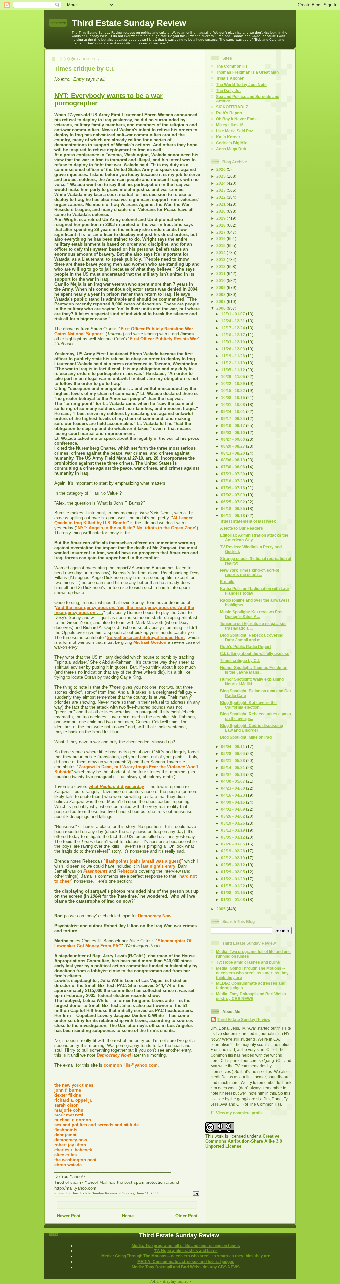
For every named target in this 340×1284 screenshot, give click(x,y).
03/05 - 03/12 (233, 837)
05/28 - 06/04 (233, 753)
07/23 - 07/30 (233, 474)
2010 (221, 280)
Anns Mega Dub (231, 149)
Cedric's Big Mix (231, 143)
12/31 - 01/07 (233, 314)
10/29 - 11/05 (233, 376)
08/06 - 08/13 (233, 460)
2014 (221, 252)
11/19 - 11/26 (233, 356)
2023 (221, 190)
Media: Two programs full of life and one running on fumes (186, 1245)
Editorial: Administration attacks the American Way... (254, 537)
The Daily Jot (228, 90)
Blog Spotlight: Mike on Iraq (246, 737)
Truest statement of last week (248, 521)
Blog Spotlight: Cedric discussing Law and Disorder (251, 727)
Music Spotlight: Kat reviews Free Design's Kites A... (252, 614)
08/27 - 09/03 (233, 439)
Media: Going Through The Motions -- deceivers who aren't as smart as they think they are (252, 973)
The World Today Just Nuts (241, 84)
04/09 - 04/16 (233, 802)
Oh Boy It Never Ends (236, 119)
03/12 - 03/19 (233, 830)
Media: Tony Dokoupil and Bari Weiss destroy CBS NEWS (251, 996)
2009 (221, 287)
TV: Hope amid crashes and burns (248, 962)
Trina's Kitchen (230, 78)
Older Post (186, 1215)
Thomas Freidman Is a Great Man (247, 72)
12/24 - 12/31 (233, 321)
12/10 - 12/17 (233, 335)
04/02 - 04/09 (233, 809)
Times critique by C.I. (240, 660)
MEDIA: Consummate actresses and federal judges (185, 1261)
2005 (221, 909)
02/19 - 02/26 (233, 851)
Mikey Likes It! (229, 125)
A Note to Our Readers (241, 528)
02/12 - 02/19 (233, 858)
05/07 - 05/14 (233, 774)
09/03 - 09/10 (233, 432)
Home (128, 1215)
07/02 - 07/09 (233, 495)
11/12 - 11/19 (233, 363)
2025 (221, 176)
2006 (221, 308)
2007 (221, 301)
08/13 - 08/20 (233, 453)
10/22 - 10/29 (233, 383)
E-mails (227, 581)
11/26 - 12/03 (233, 349)
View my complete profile (240, 1113)
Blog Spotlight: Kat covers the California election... (248, 704)
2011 (221, 273)
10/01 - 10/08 (233, 404)
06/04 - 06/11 (233, 746)
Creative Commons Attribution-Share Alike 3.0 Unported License (243, 1141)
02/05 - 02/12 (233, 865)
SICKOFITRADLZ (232, 107)
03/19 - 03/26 (233, 823)
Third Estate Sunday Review (129, 23)
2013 (221, 259)
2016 (221, 239)
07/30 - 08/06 (233, 467)
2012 (221, 266)
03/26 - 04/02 (233, 816)
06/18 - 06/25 (233, 509)
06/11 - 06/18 (233, 515)
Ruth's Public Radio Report (245, 646)
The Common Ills (232, 66)
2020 (221, 211)
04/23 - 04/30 (233, 788)
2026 (221, 169)
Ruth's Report (229, 113)
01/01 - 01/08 (233, 899)
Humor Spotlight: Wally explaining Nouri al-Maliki (252, 681)
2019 (221, 218)
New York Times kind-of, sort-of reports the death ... (249, 572)
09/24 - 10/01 (233, 411)
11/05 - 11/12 (233, 370)
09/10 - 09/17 (233, 425)
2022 (221, 197)
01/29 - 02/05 (233, 872)
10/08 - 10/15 (233, 397)
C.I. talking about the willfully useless (254, 653)
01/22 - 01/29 (233, 879)
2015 (221, 245)
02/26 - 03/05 (233, 844)
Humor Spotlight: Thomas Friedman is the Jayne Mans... (253, 669)
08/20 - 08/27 (233, 446)
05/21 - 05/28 (233, 760)
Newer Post (68, 1215)
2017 (221, 232)
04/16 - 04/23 (233, 795)
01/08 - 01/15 (233, 892)
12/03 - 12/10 (233, 342)
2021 (221, 204)
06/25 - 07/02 (233, 502)
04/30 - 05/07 (233, 781)
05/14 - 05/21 (233, 767)
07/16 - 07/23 (233, 481)
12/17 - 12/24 (233, 328)
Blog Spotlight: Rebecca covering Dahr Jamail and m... (251, 637)
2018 (221, 225)
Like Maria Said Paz (234, 131)
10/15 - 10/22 (233, 390)
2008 (221, 294)
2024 (221, 183)
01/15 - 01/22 (233, 886)
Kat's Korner (228, 137)
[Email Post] (195, 1193)
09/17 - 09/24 (233, 418)
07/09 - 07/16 (233, 488)
